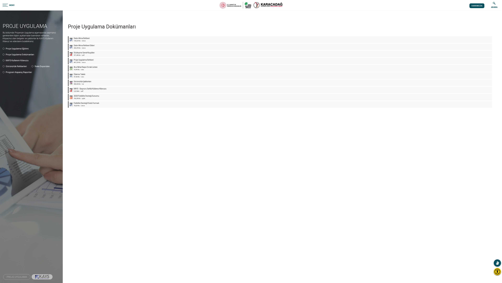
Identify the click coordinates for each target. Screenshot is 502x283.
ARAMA (494, 7)
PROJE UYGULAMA (25, 26)
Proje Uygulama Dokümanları (102, 27)
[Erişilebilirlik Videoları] (497, 263)
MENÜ (12, 5)
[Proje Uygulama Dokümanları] (268, 5)
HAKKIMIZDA (476, 6)
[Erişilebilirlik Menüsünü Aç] (497, 271)
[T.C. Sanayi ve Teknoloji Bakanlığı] (235, 5)
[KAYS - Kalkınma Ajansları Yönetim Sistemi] (42, 276)
